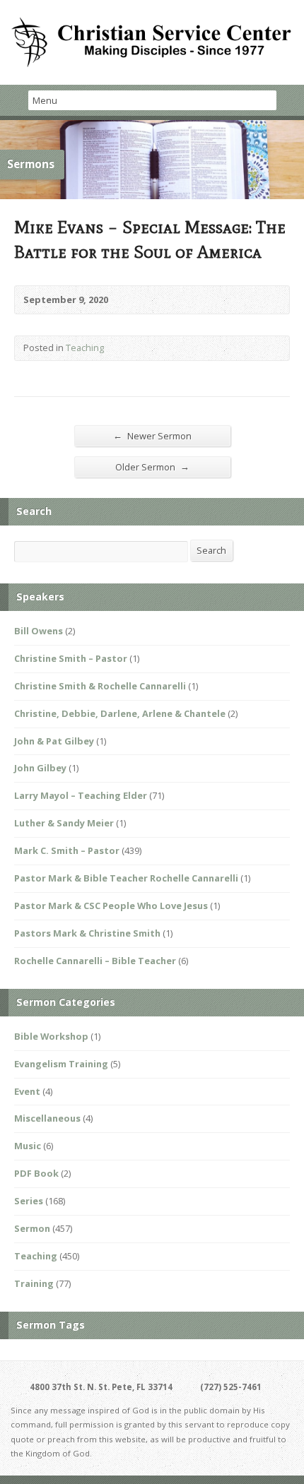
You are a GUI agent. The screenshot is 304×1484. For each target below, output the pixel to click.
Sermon (32, 1228)
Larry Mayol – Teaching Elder (80, 795)
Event (27, 1091)
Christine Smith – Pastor (70, 658)
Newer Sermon (152, 435)
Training (34, 1283)
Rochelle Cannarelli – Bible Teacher (95, 960)
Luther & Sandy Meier (64, 823)
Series (28, 1200)
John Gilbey (40, 767)
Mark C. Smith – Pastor (66, 850)
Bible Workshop (51, 1036)
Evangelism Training (61, 1063)
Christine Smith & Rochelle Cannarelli (100, 685)
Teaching (85, 347)
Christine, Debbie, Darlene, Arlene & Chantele (120, 713)
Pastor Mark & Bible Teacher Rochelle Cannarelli (126, 878)
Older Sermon (152, 466)
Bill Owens (38, 630)
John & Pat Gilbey (54, 741)
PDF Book (36, 1173)
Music (27, 1145)
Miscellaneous (47, 1118)
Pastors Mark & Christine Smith (87, 933)
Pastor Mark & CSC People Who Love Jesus (111, 905)
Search (211, 550)
